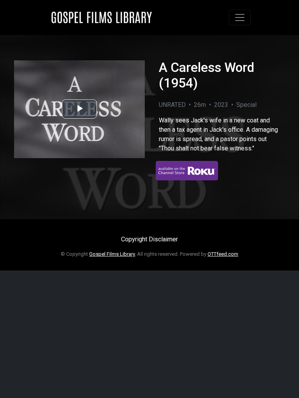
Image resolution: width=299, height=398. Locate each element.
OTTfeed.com (223, 254)
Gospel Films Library (112, 254)
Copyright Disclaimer (149, 239)
